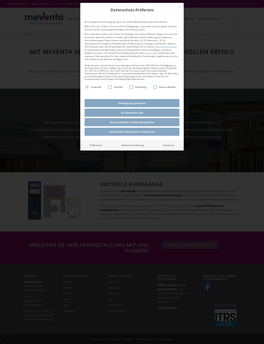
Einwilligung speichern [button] (132, 103)
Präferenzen (96, 145)
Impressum (168, 145)
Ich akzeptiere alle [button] (132, 112)
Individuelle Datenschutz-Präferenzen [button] (132, 131)
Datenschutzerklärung (165, 46)
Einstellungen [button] (151, 52)
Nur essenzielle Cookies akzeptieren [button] (132, 122)
